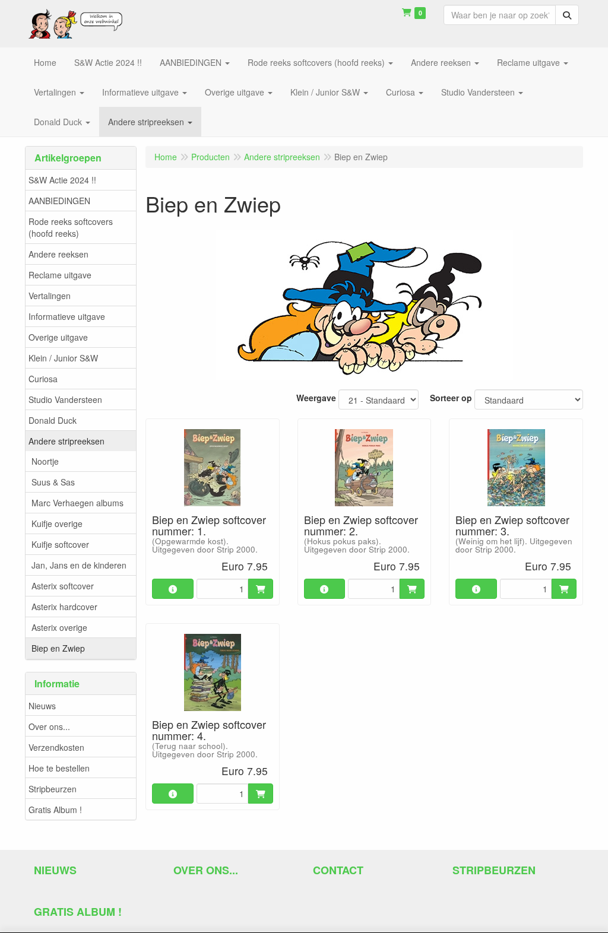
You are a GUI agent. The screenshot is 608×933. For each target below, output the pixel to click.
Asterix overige (59, 627)
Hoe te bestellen (59, 768)
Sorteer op (451, 398)
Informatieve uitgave (66, 316)
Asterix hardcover (64, 607)
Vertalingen (49, 296)
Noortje (45, 461)
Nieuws (42, 706)
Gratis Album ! (55, 809)
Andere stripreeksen (66, 441)
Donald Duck (52, 420)
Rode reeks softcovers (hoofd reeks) (70, 227)
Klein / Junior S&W (63, 358)
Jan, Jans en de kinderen (78, 565)
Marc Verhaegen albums (77, 503)
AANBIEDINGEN (59, 201)
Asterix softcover (62, 586)
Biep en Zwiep (58, 648)
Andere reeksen (58, 254)
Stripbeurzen (52, 789)
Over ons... (49, 726)
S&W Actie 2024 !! (62, 180)
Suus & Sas (53, 482)
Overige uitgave (58, 337)
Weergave (316, 398)
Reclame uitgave (59, 275)
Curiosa (43, 379)
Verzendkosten (56, 747)
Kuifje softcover (60, 544)
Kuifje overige (57, 523)
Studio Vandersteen (65, 399)
